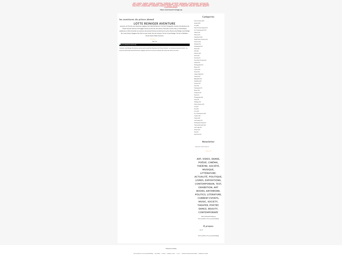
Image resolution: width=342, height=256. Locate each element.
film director (159, 28)
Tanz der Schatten (157, 33)
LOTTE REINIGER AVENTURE (154, 23)
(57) (197, 58)
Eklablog (174, 248)
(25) (197, 129)
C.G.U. (178, 253)
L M (207, 218)
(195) (200, 30)
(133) (197, 34)
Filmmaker (166, 28)
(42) (198, 78)
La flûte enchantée (131, 31)
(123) (201, 39)
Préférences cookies (203, 253)
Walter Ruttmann (159, 36)
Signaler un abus (171, 253)
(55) (198, 65)
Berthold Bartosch (155, 26)
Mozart (129, 33)
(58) (196, 55)
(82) (196, 48)
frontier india (173, 28)
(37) (198, 88)
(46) (197, 69)
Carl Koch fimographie (167, 26)
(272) (201, 27)
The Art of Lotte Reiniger (169, 33)
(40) (197, 81)
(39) (197, 83)
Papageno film (135, 33)
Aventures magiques (141, 26)
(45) (197, 71)
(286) (196, 25)
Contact (163, 253)
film (154, 28)
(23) (197, 134)
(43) (198, 74)
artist (134, 26)
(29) (199, 104)
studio (149, 33)
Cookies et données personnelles (189, 253)
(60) (197, 53)
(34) (197, 90)
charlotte (176, 26)
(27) (198, 120)
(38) (196, 85)
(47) (197, 67)
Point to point (143, 33)
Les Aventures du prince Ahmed (165, 31)
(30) (198, 97)
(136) (197, 32)
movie (125, 33)
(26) (200, 125)
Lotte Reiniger (178, 31)
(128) (198, 37)
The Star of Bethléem (182, 33)
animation (122, 26)
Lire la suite (154, 54)
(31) (196, 95)
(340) (197, 23)
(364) (199, 21)
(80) (196, 51)
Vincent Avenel (149, 36)
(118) (197, 41)
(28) (200, 113)
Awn (148, 26)
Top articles (157, 253)
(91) (197, 44)
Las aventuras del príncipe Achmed (146, 31)
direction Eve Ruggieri (138, 28)
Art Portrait (129, 26)
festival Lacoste (148, 28)
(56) (200, 60)
